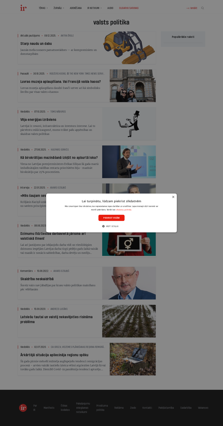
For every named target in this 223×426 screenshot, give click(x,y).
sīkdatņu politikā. (124, 209)
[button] (111, 226)
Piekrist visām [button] (111, 217)
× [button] (173, 197)
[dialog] (111, 213)
